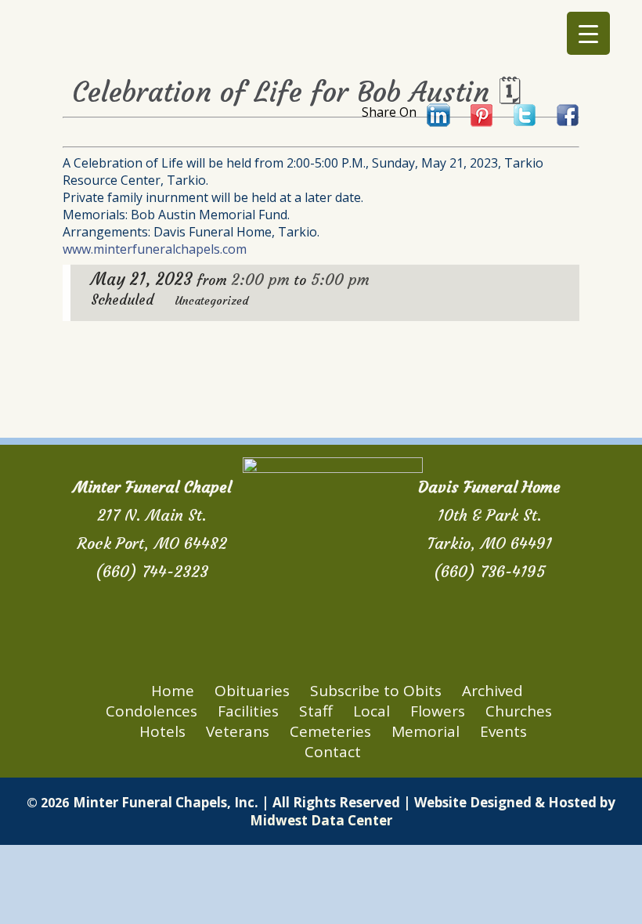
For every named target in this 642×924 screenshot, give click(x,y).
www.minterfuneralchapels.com (155, 249)
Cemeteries (330, 731)
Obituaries (252, 690)
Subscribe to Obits (376, 690)
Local (371, 711)
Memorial (425, 731)
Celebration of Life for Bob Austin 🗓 (296, 92)
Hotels (162, 731)
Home (172, 690)
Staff (316, 711)
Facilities (248, 711)
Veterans (237, 731)
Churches (518, 711)
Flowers (437, 711)
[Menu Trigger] (588, 33)
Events (503, 731)
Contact (333, 752)
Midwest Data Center (321, 820)
